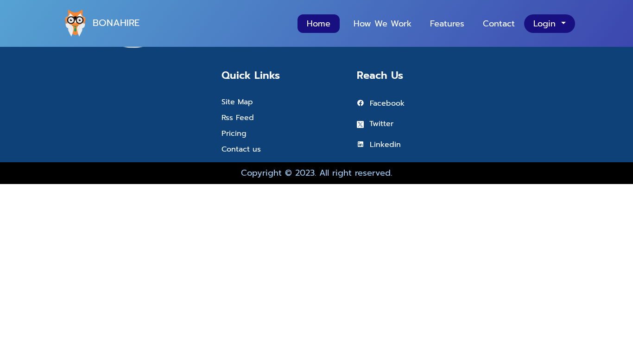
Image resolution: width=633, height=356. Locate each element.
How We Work (382, 23)
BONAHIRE (116, 23)
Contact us (241, 149)
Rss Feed (238, 117)
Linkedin (382, 144)
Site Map (237, 102)
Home (318, 23)
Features (447, 23)
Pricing (234, 133)
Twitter (378, 123)
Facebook (384, 103)
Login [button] (546, 23)
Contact (499, 23)
